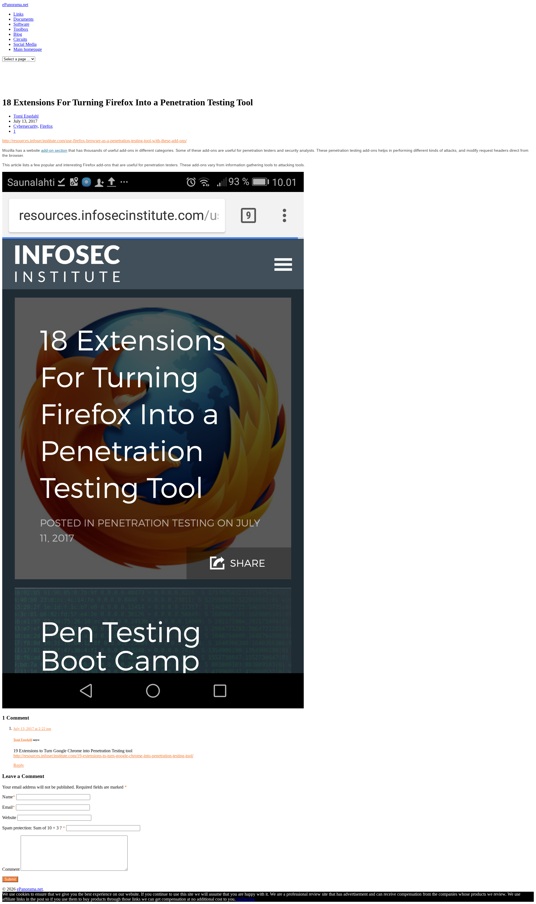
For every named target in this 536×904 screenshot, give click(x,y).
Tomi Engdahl (26, 116)
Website (9, 817)
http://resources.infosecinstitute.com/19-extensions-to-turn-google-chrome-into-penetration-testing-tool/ (103, 755)
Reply (18, 765)
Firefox (46, 126)
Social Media (25, 44)
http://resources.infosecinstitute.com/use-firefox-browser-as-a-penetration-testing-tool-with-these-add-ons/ (94, 140)
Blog (17, 34)
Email (7, 807)
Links (18, 14)
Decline (248, 899)
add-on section (54, 150)
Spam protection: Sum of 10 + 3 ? (32, 827)
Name (7, 796)
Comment (11, 869)
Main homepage (27, 49)
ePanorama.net (15, 4)
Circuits (20, 39)
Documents (23, 19)
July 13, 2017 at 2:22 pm (32, 729)
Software (21, 24)
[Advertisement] (107, 77)
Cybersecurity (25, 126)
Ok (238, 899)
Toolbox (20, 29)
